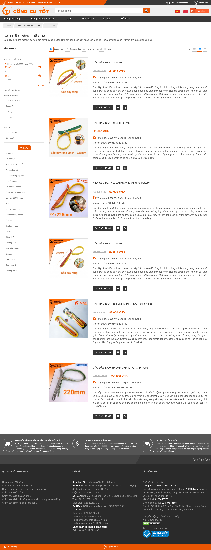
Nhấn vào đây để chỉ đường (101, 482)
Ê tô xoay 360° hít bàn (14, 198)
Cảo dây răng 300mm (107, 243)
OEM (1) (9, 112)
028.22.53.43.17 (92, 503)
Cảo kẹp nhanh (12, 226)
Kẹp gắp (9, 254)
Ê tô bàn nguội (11, 159)
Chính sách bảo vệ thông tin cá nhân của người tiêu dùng (31, 499)
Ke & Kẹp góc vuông (14, 209)
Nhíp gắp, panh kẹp (13, 248)
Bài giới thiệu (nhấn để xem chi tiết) (161, 516)
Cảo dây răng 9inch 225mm (111, 123)
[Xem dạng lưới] (194, 49)
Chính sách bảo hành (13, 492)
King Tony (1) (11, 117)
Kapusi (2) (10, 106)
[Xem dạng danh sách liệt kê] (199, 49)
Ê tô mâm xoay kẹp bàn (15, 176)
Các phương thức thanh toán (17, 485)
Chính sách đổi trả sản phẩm (16, 496)
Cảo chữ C (10, 232)
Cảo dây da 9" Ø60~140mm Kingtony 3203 (120, 367)
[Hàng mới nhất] (84, 49)
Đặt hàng (105, 107)
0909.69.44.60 (100, 523)
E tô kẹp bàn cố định (14, 170)
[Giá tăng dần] (51, 49)
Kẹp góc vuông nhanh (14, 215)
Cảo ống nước (11, 271)
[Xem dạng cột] (205, 49)
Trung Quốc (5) (11, 133)
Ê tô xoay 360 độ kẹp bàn (15, 192)
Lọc (25, 148)
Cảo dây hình (11, 243)
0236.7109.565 (116, 506)
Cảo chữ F (10, 237)
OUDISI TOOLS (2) (13, 101)
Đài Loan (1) (10, 138)
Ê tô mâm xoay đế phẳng (15, 165)
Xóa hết (41, 85)
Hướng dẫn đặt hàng (13, 482)
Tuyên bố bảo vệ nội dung (156, 528)
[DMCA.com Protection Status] (151, 524)
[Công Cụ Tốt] (25, 14)
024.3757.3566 (91, 492)
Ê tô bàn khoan (11, 181)
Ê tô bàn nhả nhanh (13, 187)
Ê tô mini (9, 220)
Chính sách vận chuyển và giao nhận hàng (24, 489)
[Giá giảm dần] (67, 49)
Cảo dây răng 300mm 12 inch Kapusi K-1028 (122, 304)
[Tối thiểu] (39, 66)
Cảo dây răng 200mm (107, 62)
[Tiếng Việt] (177, 11)
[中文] (185, 11)
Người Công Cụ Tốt (153, 520)
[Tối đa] (39, 75)
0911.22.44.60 (99, 520)
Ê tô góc (9, 204)
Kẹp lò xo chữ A (12, 265)
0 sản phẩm (201, 11)
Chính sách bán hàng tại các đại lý (19, 503)
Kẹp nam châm (11, 260)
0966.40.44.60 (95, 516)
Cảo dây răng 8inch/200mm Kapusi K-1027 (121, 183)
